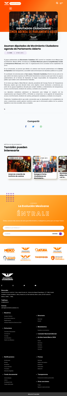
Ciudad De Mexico (15, 3)
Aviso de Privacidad (33, 394)
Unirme (55, 233)
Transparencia (43, 374)
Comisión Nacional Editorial (47, 334)
